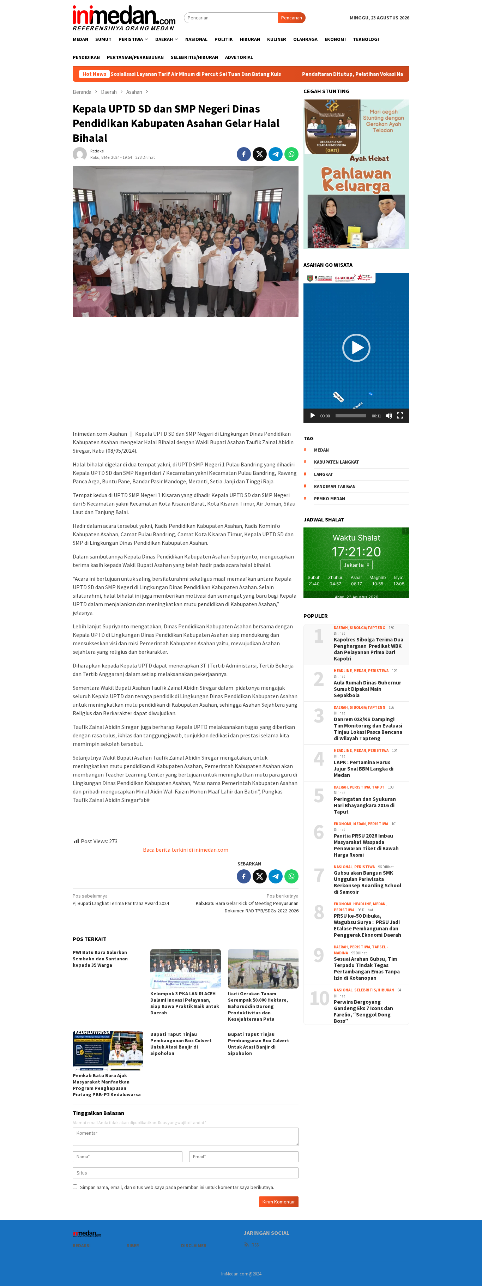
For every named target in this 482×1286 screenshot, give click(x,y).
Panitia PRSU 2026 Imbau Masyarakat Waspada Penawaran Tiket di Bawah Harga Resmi (366, 845)
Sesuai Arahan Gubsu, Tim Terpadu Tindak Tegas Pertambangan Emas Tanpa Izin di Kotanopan (367, 968)
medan (321, 450)
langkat (323, 474)
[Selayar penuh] (400, 415)
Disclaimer (193, 1246)
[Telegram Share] (276, 154)
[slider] (351, 415)
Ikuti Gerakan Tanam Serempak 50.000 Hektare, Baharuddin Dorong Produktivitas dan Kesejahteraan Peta (258, 1006)
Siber (133, 1246)
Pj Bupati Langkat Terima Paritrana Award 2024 (121, 899)
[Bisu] (388, 415)
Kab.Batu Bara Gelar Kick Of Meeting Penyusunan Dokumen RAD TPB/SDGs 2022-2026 (247, 903)
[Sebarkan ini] (244, 154)
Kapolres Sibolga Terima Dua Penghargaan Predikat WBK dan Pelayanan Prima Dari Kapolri (368, 649)
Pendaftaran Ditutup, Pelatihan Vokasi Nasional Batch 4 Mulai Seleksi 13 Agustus (348, 74)
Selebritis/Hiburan (374, 990)
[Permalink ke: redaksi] (80, 154)
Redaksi (82, 1246)
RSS (255, 1245)
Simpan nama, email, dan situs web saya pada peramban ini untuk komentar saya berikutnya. (177, 1187)
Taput (378, 786)
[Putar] (312, 415)
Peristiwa (378, 670)
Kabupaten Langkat (336, 462)
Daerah (341, 627)
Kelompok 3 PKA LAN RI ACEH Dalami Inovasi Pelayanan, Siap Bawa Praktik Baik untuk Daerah (184, 1003)
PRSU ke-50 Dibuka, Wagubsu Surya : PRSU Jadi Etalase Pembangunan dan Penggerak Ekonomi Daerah (367, 925)
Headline (343, 670)
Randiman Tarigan (335, 486)
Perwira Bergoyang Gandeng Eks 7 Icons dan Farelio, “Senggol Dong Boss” (363, 1011)
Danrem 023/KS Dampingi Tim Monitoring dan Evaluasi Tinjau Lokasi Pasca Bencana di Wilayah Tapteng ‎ (368, 728)
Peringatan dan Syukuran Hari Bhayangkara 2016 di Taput (365, 805)
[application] (356, 347)
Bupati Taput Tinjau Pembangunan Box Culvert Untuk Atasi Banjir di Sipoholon (181, 1043)
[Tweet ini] (260, 154)
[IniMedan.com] (124, 17)
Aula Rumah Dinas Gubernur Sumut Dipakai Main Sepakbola (367, 688)
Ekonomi (342, 823)
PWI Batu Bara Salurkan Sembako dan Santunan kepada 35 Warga (100, 958)
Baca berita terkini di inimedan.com (185, 849)
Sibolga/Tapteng (367, 627)
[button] (356, 348)
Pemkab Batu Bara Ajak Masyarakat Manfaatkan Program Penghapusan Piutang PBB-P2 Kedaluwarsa (107, 1085)
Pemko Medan (329, 498)
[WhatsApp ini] (291, 154)
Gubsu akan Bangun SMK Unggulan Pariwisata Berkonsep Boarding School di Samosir (367, 882)
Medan (360, 670)
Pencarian (291, 17)
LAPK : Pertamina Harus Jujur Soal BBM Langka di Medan (363, 768)
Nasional (343, 866)
